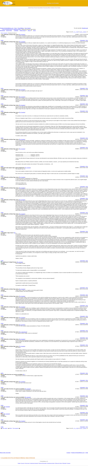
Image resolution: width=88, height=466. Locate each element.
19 (83, 31)
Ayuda (34, 30)
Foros (15, 28)
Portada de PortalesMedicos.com (6, 28)
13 (81, 31)
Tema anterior (5, 428)
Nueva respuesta (4, 33)
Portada (19, 463)
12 (80, 31)
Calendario (16, 30)
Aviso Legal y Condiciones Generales (31, 463)
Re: (15, 232)
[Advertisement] (44, 18)
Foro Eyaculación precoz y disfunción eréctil (11, 29)
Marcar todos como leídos (5, 452)
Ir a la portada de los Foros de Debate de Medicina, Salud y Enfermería (18, 457)
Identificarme (85, 28)
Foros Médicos (21, 28)
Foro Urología (28, 28)
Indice (10, 428)
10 (77, 31)
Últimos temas (22, 30)
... (75, 31)
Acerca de (22, 463)
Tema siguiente (16, 428)
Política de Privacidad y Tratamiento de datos (47, 463)
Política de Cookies (58, 463)
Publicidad (64, 463)
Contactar (68, 452)
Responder (82, 40)
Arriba (2, 40)
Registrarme (2, 30)
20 (85, 31)
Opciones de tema (12, 33)
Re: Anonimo (22, 34)
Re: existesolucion (23, 331)
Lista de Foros (9, 30)
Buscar (29, 30)
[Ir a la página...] (87, 32)
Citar (86, 40)
